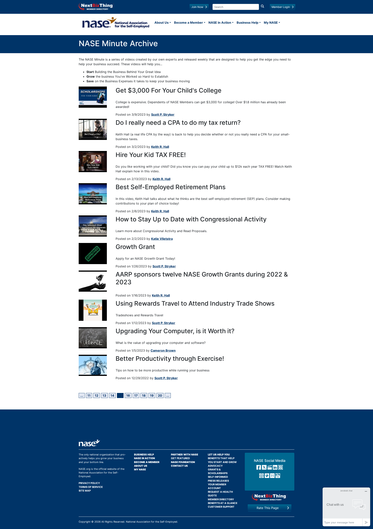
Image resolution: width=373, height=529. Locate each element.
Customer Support (221, 506)
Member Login (281, 7)
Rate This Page (268, 508)
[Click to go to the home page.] (116, 22)
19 (152, 395)
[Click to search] (262, 7)
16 (128, 395)
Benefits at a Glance (222, 503)
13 (104, 395)
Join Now (197, 7)
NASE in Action (219, 22)
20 (160, 395)
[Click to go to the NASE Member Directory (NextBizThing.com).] (269, 497)
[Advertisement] (186, 426)
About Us (161, 22)
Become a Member (188, 22)
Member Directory (221, 499)
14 (112, 395)
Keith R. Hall (160, 147)
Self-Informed (218, 476)
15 (120, 395)
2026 (97, 521)
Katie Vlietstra (162, 239)
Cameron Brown (163, 350)
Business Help (247, 22)
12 (96, 395)
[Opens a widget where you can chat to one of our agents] (346, 507)
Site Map (85, 490)
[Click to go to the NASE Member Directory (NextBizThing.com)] (96, 6)
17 (136, 395)
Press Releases (218, 480)
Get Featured (180, 458)
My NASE (271, 22)
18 (144, 395)
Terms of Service (91, 487)
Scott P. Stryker (162, 114)
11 (89, 395)
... (81, 395)
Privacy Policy (89, 483)
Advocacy (215, 465)
